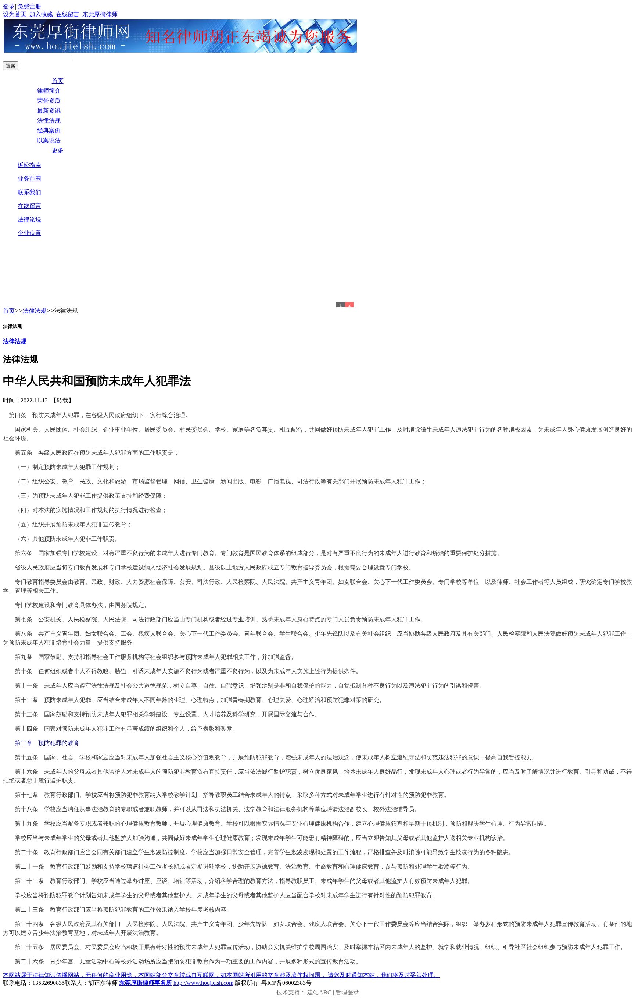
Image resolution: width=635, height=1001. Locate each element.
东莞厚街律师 (100, 14)
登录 (9, 6)
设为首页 (14, 14)
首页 (9, 311)
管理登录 (347, 992)
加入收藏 (41, 14)
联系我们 (29, 192)
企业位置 (29, 233)
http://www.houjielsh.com (203, 983)
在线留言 (67, 14)
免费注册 (29, 6)
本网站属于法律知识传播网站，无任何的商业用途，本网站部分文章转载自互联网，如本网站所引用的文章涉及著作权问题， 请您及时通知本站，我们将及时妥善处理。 (221, 975)
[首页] (180, 50)
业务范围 (29, 178)
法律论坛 (29, 219)
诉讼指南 (29, 165)
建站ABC (319, 992)
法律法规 (34, 311)
